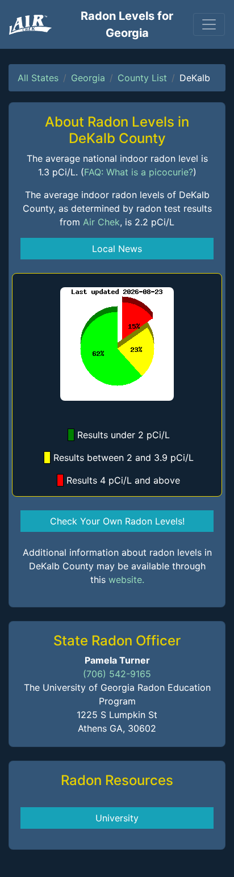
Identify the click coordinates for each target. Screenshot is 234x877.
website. (126, 579)
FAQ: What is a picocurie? (138, 172)
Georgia (88, 77)
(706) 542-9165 (117, 673)
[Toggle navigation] (209, 24)
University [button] (117, 818)
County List (142, 77)
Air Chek (101, 222)
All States (38, 77)
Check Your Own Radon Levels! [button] (117, 521)
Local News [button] (117, 248)
